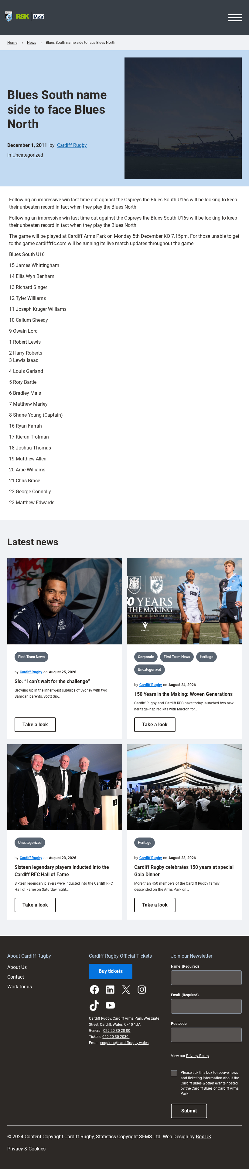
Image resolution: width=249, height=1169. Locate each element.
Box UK (203, 1137)
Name (185, 966)
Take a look (39, 726)
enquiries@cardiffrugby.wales (124, 1043)
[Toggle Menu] (235, 17)
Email (185, 995)
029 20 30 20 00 (116, 1031)
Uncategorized (27, 155)
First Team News (31, 657)
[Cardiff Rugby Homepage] (24, 17)
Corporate (146, 657)
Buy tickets (111, 971)
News (31, 42)
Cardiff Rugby (72, 145)
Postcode (178, 1024)
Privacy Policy (197, 1056)
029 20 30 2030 (115, 1037)
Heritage (206, 657)
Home (12, 42)
